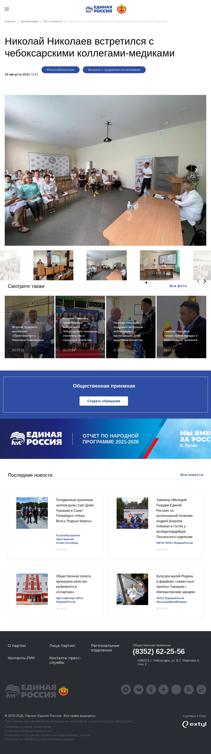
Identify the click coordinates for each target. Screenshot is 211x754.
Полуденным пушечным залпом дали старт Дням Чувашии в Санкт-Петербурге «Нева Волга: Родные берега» (75, 510)
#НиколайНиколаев (60, 69)
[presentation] (14, 170)
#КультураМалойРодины (171, 601)
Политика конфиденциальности (28, 731)
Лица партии (62, 645)
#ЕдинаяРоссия (183, 543)
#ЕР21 (169, 543)
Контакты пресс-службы (65, 660)
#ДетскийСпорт (65, 598)
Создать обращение (103, 401)
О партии (17, 645)
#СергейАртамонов (68, 535)
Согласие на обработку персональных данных (39, 739)
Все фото (178, 286)
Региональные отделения (105, 647)
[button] (146, 282)
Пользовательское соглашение (28, 727)
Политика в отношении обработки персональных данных (47, 735)
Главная (10, 21)
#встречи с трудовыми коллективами (114, 69)
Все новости (191, 475)
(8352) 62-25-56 (159, 651)
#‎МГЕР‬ (160, 543)
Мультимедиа (30, 21)
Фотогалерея (52, 21)
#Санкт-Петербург (67, 543)
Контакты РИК (21, 658)
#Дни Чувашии (65, 539)
